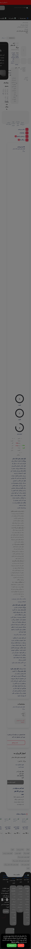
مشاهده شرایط (15, 942)
